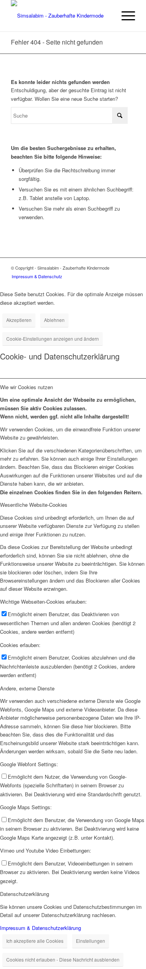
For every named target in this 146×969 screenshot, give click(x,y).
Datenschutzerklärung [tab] (24, 893)
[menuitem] (124, 15)
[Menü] (124, 15)
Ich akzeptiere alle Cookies (34, 940)
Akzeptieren (19, 319)
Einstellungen (90, 940)
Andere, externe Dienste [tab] (27, 688)
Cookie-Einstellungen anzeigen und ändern (52, 338)
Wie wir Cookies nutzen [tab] (26, 387)
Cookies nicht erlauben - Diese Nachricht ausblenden (63, 959)
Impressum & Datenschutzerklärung (40, 927)
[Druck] (60, 15)
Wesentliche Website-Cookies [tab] (33, 504)
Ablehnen (54, 319)
